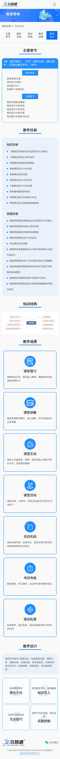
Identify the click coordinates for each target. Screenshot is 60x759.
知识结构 (30, 35)
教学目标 (19, 35)
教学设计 (52, 35)
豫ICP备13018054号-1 (30, 753)
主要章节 (8, 35)
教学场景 (41, 35)
